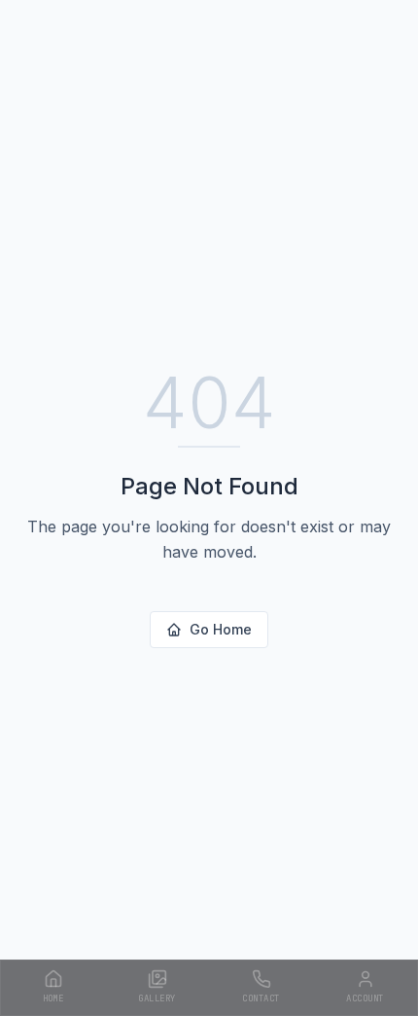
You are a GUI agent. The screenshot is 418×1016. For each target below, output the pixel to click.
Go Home (221, 629)
